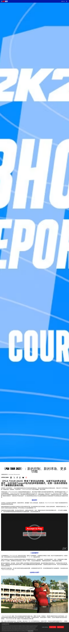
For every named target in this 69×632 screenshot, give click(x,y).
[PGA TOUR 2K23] (4, 1)
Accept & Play (34, 528)
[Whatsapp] (20, 477)
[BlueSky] (23, 477)
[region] (34, 627)
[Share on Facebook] (17, 477)
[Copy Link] (26, 477)
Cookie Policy (30, 630)
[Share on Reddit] (11, 477)
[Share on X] (14, 477)
